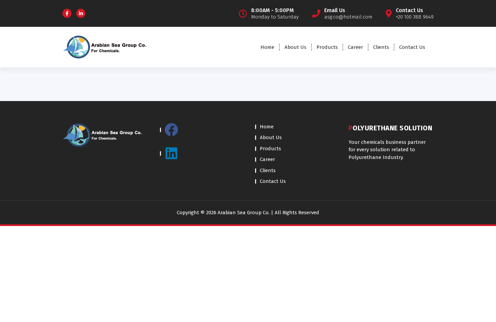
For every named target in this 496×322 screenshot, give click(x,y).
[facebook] (200, 133)
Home (267, 47)
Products (327, 47)
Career (355, 47)
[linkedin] (200, 153)
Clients (381, 47)
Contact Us (412, 47)
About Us (295, 47)
